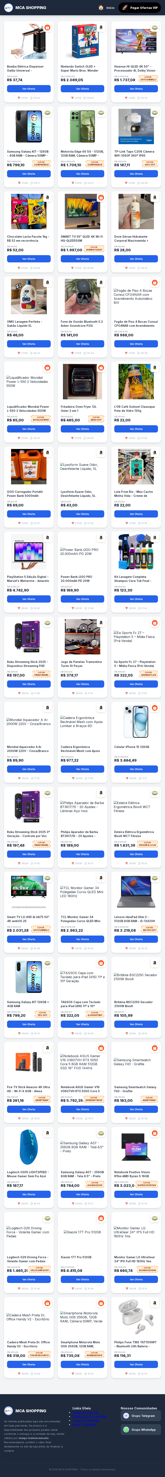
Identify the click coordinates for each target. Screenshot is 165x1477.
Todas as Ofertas (85, 1412)
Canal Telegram (84, 1424)
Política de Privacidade (89, 1416)
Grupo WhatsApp (85, 1420)
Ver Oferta (28, 88)
